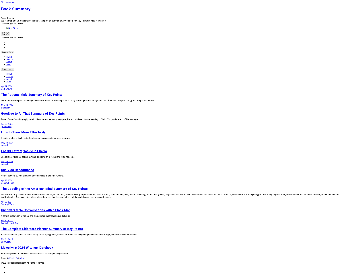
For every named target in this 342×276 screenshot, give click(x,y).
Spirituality (6, 242)
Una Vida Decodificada (17, 170)
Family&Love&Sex (9, 223)
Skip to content (8, 2)
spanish (4, 145)
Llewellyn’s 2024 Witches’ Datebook (27, 248)
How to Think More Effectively (23, 132)
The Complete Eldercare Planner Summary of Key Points (42, 229)
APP (8, 64)
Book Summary (15, 8)
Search (9, 59)
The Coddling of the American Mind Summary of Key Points (44, 189)
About (9, 62)
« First (11, 258)
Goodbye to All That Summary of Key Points (33, 113)
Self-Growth (6, 89)
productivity (6, 126)
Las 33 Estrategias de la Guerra (24, 151)
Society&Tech (7, 183)
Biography (5, 107)
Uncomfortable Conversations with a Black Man (35, 210)
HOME (9, 57)
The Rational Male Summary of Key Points (32, 95)
